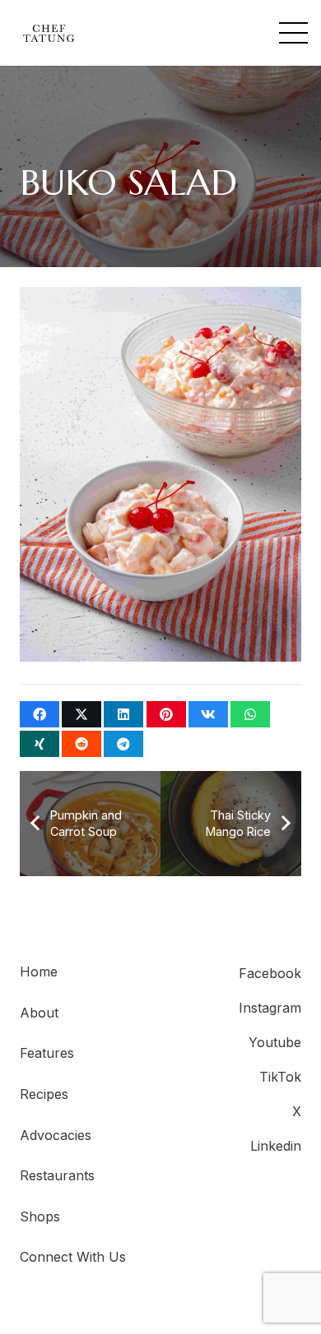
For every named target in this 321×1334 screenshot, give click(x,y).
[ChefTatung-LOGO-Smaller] (48, 33)
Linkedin (275, 1146)
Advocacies (55, 1135)
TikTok (280, 1077)
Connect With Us (73, 1257)
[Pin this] (166, 714)
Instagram (270, 1007)
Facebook (270, 973)
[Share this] (39, 714)
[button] (293, 33)
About (39, 1012)
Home (39, 971)
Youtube (275, 1042)
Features (47, 1053)
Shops (40, 1216)
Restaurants (57, 1175)
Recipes (44, 1094)
